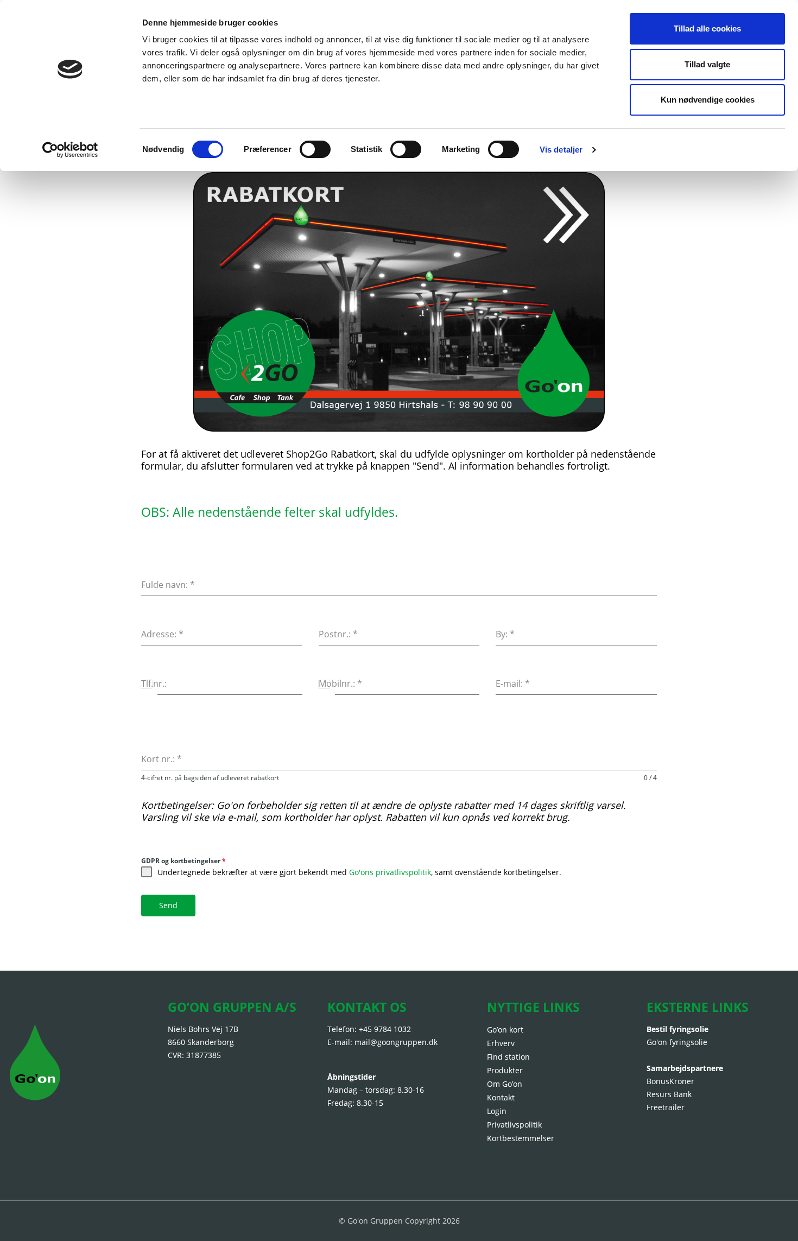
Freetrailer (666, 1107)
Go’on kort (505, 1029)
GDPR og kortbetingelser (183, 860)
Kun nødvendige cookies (708, 99)
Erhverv (501, 1043)
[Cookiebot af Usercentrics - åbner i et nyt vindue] (70, 150)
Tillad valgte (707, 64)
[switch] (315, 149)
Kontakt (501, 1097)
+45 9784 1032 (385, 1029)
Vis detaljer (561, 149)
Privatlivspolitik (514, 1124)
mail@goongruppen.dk (396, 1042)
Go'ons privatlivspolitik (390, 872)
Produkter (505, 1070)
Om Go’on (504, 1084)
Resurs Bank (669, 1094)
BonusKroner (670, 1081)
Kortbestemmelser (520, 1138)
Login (496, 1111)
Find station (508, 1057)
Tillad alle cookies (707, 28)
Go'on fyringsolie (677, 1042)
